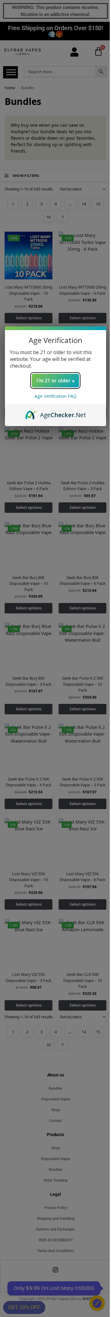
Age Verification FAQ (55, 396)
